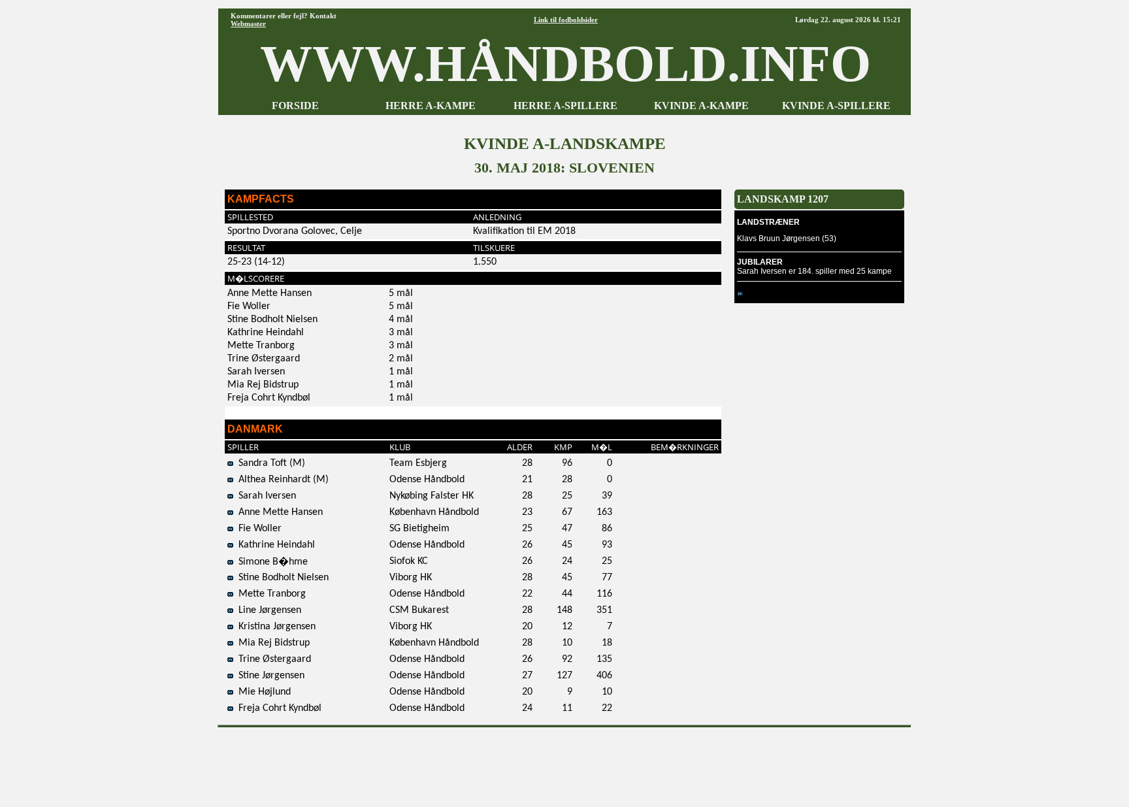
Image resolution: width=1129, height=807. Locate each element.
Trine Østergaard (272, 659)
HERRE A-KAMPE (430, 105)
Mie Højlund (262, 692)
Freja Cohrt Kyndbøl (277, 708)
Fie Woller (257, 528)
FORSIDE (295, 105)
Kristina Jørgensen (274, 626)
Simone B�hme (270, 562)
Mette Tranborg (269, 594)
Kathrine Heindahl (274, 545)
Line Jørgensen (267, 610)
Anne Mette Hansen (278, 512)
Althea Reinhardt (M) (281, 479)
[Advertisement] (564, 762)
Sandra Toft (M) (269, 463)
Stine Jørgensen (268, 675)
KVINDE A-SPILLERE (836, 105)
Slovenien (763, 293)
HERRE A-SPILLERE (565, 105)
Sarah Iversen (264, 496)
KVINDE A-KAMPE (701, 105)
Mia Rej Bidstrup (271, 643)
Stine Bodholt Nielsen (281, 577)
